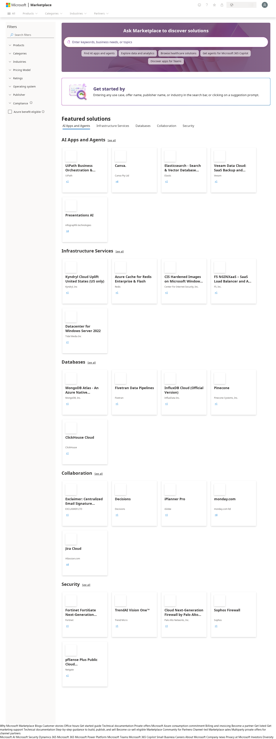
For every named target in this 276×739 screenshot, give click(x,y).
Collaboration (166, 126)
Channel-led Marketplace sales (212, 729)
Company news (215, 737)
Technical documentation (117, 726)
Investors (256, 737)
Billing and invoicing (218, 726)
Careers (180, 737)
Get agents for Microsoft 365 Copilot (225, 53)
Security (188, 126)
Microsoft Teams (117, 737)
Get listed (260, 726)
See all (112, 140)
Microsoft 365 (65, 737)
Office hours (71, 726)
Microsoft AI (7, 737)
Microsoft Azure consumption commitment (178, 726)
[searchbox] (34, 35)
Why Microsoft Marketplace (17, 726)
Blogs (38, 726)
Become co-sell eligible (131, 729)
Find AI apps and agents (99, 53)
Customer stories (53, 726)
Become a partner (243, 726)
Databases (143, 126)
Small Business (166, 737)
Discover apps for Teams (166, 61)
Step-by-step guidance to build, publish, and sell (86, 729)
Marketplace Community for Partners (169, 729)
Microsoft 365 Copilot (142, 737)
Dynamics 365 (47, 737)
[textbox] (167, 42)
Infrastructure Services (113, 126)
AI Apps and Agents (76, 126)
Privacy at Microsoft (238, 737)
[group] (67, 181)
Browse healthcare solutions (178, 53)
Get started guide (90, 726)
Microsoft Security (27, 737)
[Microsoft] (16, 5)
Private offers (142, 726)
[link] (84, 170)
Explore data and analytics (137, 53)
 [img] (31, 102)
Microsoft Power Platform (91, 737)
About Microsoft (195, 737)
